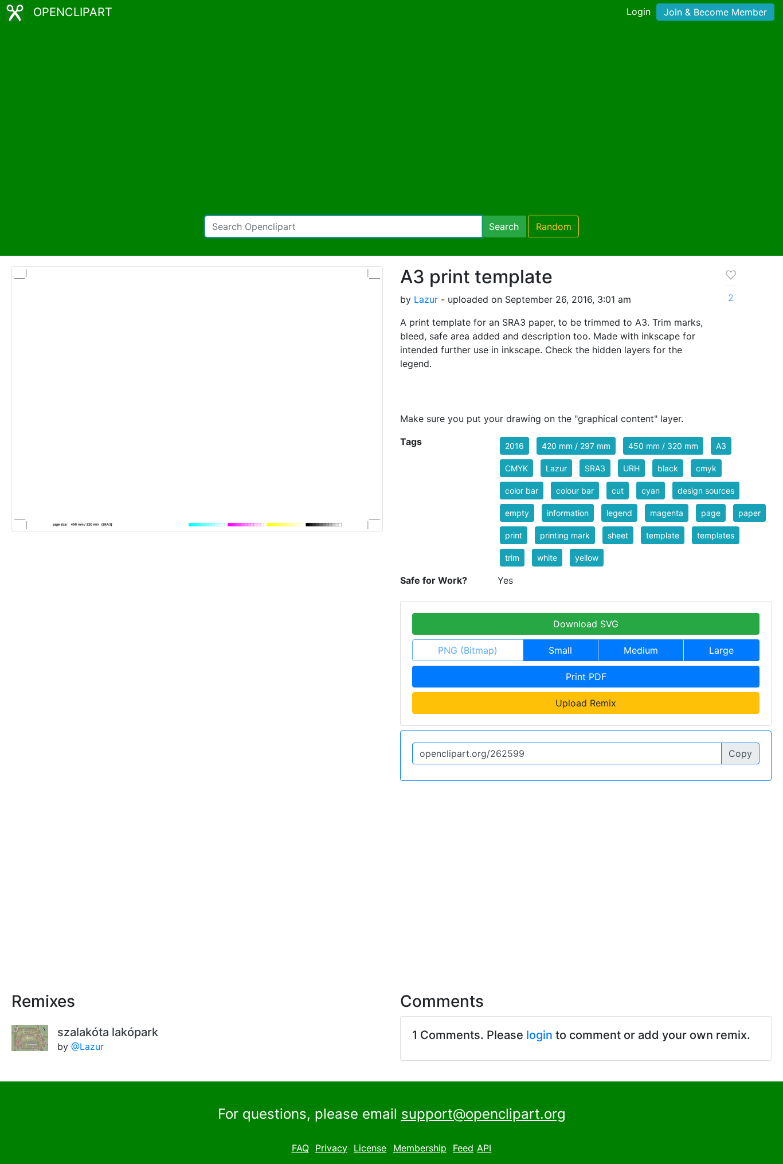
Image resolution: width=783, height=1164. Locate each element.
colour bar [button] (575, 490)
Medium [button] (641, 650)
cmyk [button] (706, 468)
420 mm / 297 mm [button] (576, 446)
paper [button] (749, 513)
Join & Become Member (715, 12)
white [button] (547, 558)
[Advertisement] (391, 120)
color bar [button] (521, 490)
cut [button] (618, 490)
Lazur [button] (556, 468)
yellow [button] (586, 558)
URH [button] (631, 468)
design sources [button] (706, 490)
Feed (463, 1148)
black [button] (667, 468)
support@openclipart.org (483, 1114)
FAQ (300, 1148)
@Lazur (87, 1046)
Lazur (426, 299)
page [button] (711, 513)
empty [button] (517, 513)
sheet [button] (618, 535)
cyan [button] (650, 490)
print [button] (513, 535)
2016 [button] (514, 446)
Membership (420, 1148)
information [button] (568, 513)
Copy (740, 753)
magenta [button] (666, 513)
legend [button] (619, 513)
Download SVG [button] (585, 624)
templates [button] (715, 535)
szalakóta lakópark (107, 1032)
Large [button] (721, 650)
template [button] (662, 535)
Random (553, 226)
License (370, 1148)
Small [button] (560, 650)
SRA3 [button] (595, 468)
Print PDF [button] (586, 676)
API (484, 1148)
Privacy (331, 1148)
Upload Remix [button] (585, 703)
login (539, 1035)
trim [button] (512, 558)
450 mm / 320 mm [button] (663, 446)
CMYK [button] (516, 468)
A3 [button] (721, 446)
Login (639, 11)
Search (504, 226)
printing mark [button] (565, 535)
